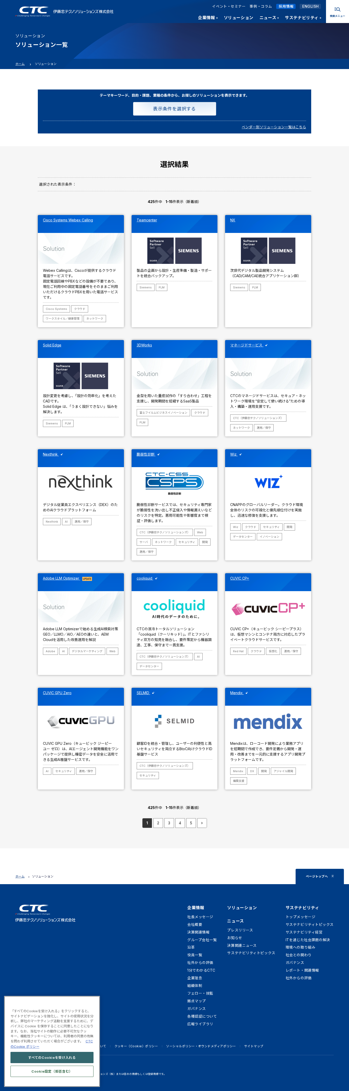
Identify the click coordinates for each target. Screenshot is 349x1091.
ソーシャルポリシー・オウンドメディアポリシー (201, 1046)
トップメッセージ (300, 917)
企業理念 (194, 978)
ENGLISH (310, 6)
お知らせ (234, 938)
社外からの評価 (200, 962)
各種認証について (202, 1016)
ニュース (235, 921)
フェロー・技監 (200, 993)
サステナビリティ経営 (304, 932)
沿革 (191, 947)
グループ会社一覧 (202, 940)
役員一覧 (194, 955)
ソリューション (242, 907)
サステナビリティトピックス (251, 953)
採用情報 (286, 6)
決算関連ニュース (242, 945)
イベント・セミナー (229, 6)
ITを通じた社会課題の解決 (308, 940)
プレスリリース (240, 930)
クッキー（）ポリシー (136, 1046)
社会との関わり (299, 955)
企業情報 (195, 907)
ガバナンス (196, 1008)
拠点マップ (196, 1001)
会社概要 (194, 924)
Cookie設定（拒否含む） (52, 1071)
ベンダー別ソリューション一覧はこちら (274, 127)
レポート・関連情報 (302, 970)
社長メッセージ (200, 917)
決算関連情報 (198, 932)
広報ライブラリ (200, 1024)
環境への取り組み (300, 947)
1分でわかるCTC (201, 970)
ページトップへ (317, 876)
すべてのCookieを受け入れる (52, 1057)
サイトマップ (253, 1046)
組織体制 (194, 985)
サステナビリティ (302, 907)
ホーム (20, 64)
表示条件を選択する (174, 108)
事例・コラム (261, 6)
